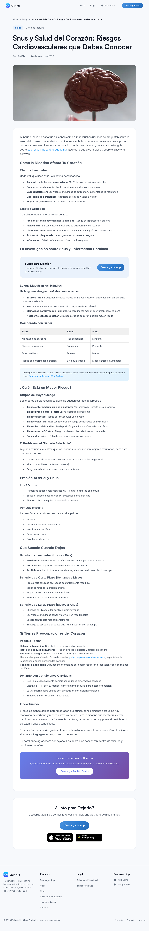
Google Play (124, 884)
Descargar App (132, 5)
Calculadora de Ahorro (51, 896)
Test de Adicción (48, 902)
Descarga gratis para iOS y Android (46, 376)
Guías (83, 5)
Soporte (44, 907)
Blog (92, 5)
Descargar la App (111, 267)
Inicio (15, 19)
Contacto (131, 920)
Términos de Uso (85, 885)
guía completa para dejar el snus (87, 657)
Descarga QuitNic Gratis (75, 771)
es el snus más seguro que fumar (47, 149)
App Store (123, 880)
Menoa (142, 920)
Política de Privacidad (87, 880)
